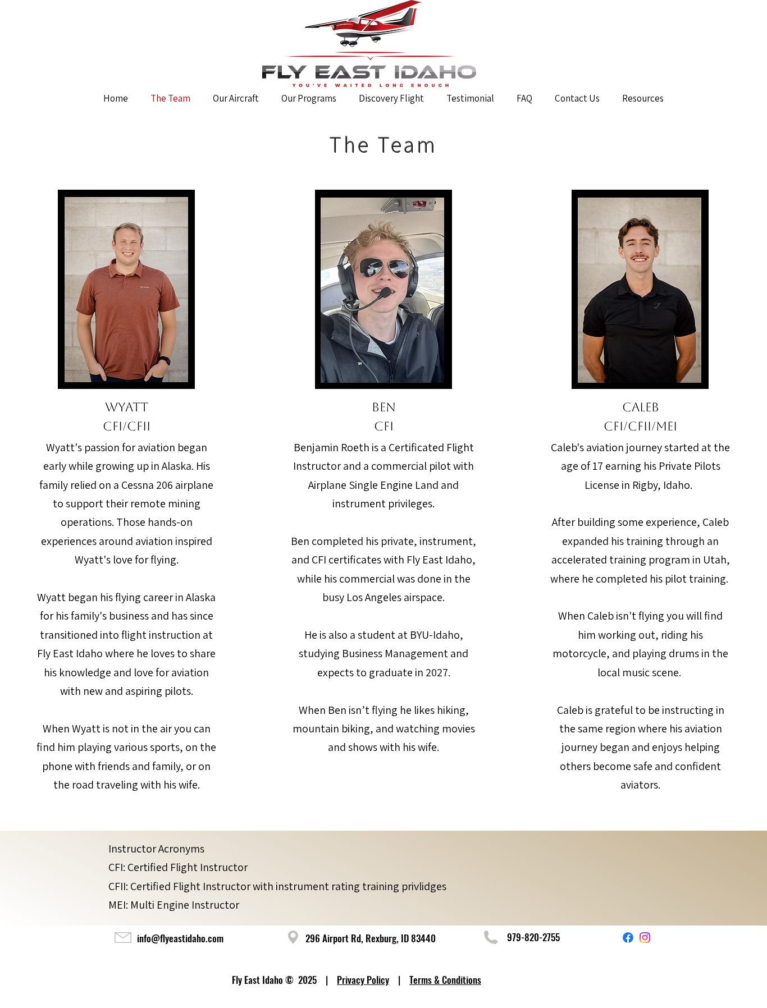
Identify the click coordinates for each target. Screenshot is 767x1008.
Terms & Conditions (445, 980)
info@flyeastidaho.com (180, 938)
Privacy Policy (363, 980)
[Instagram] (645, 938)
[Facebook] (628, 938)
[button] (643, 98)
